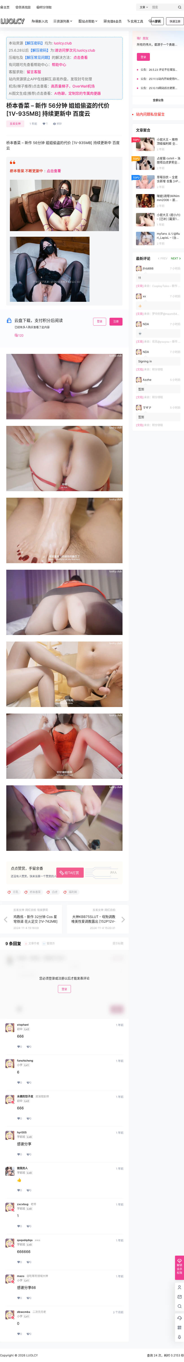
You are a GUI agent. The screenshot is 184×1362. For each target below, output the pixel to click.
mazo (20, 1276)
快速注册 (175, 21)
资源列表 (63, 21)
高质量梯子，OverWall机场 (73, 86)
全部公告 (158, 100)
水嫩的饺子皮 (25, 1096)
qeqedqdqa (25, 1240)
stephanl (22, 1024)
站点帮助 (88, 21)
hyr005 (22, 1132)
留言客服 (34, 72)
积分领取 (46, 7)
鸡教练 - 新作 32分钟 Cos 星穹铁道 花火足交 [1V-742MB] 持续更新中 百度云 (35, 921)
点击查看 (80, 57)
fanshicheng (25, 1060)
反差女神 (15, 123)
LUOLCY (31, 1355)
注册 (116, 321)
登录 (99, 321)
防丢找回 (25, 7)
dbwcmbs (23, 1312)
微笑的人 (22, 1168)
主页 (6, 7)
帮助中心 (59, 64)
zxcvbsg (22, 1204)
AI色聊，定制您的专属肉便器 (77, 93)
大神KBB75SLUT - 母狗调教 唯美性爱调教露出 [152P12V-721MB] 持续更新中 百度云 (93, 921)
